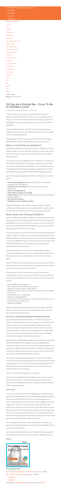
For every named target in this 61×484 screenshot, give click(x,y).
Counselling (9, 38)
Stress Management (11, 63)
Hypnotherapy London (12, 49)
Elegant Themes (21, 483)
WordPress (41, 483)
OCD (7, 80)
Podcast (26, 110)
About (7, 27)
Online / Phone (10, 32)
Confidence (9, 60)
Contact (8, 91)
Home (7, 24)
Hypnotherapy (10, 35)
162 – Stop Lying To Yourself (16, 474)
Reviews (8, 86)
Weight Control (10, 69)
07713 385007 (11, 8)
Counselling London (11, 52)
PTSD (7, 77)
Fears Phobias (10, 66)
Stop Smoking (10, 72)
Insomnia (8, 74)
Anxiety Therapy (10, 58)
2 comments (33, 110)
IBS (7, 83)
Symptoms (9, 55)
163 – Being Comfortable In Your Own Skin (21, 472)
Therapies (8, 29)
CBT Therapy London (11, 46)
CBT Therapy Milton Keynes (13, 41)
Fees (7, 88)
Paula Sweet (11, 110)
